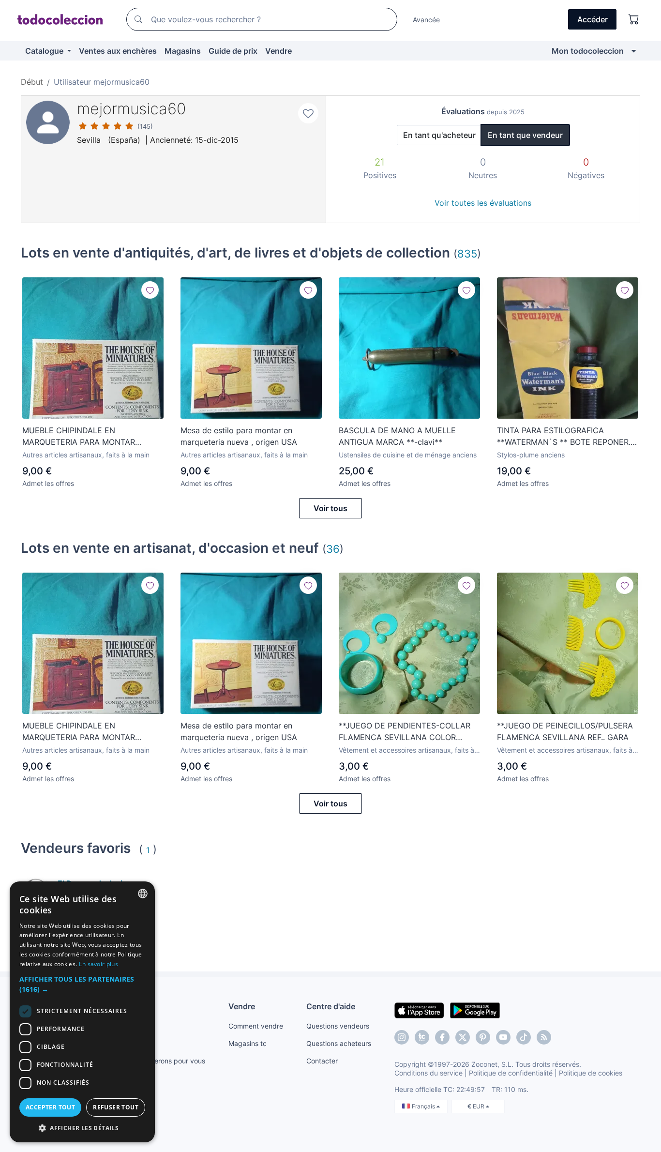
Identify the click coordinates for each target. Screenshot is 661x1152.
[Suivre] (150, 290)
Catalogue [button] (45, 51)
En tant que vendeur (525, 135)
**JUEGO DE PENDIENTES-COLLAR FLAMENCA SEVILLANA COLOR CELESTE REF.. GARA (404, 732)
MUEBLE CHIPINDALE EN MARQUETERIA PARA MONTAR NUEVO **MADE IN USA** (78, 436)
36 (333, 548)
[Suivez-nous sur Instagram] (401, 1037)
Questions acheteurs (338, 1043)
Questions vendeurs (337, 1026)
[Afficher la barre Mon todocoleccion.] (634, 51)
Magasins (183, 51)
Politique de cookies (590, 1073)
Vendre (278, 51)
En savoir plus (98, 964)
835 (467, 253)
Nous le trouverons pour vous (158, 1061)
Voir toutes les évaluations (483, 203)
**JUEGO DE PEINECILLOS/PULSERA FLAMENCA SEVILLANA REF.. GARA (565, 731)
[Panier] (634, 19)
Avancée (426, 19)
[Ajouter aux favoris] (308, 113)
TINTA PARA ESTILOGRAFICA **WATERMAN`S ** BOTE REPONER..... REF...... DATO (567, 436)
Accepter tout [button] (50, 1107)
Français (424, 1106)
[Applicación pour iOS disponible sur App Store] (419, 1010)
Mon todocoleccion (588, 51)
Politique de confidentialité (511, 1073)
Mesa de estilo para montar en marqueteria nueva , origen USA (238, 436)
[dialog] (82, 1011)
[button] (82, 984)
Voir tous (330, 508)
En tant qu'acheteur (439, 135)
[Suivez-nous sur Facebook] (442, 1037)
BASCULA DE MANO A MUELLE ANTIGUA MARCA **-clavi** (397, 436)
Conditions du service (428, 1073)
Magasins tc (247, 1043)
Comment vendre (255, 1026)
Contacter (322, 1061)
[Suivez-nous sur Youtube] (503, 1037)
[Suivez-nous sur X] (462, 1037)
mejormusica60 (131, 108)
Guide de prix (233, 51)
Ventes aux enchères (118, 51)
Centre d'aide (330, 1006)
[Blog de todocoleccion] (544, 1037)
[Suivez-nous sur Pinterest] (483, 1037)
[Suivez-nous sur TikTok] (523, 1037)
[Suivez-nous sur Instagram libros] (422, 1037)
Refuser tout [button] (115, 1107)
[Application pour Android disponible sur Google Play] (475, 1010)
